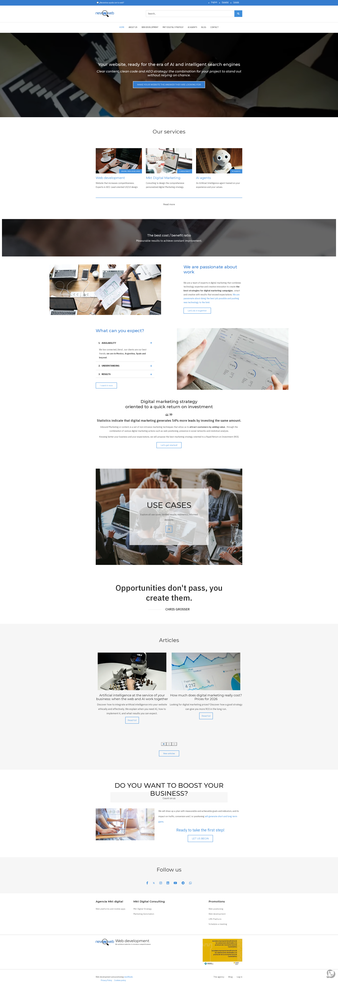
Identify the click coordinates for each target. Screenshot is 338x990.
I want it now (106, 385)
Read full (132, 720)
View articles (169, 753)
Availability (107, 343)
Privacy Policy (106, 980)
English (214, 2)
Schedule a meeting (218, 924)
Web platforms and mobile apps (110, 909)
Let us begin (200, 838)
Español (225, 2)
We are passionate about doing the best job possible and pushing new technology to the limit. (212, 298)
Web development (217, 914)
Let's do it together (197, 310)
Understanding (108, 365)
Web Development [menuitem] (150, 27)
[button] (163, 744)
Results (104, 374)
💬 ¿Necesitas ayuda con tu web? (110, 2)
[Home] (105, 13)
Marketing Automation (143, 914)
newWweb (128, 977)
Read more (169, 204)
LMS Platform (215, 919)
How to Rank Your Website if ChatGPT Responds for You (132, 697)
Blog (230, 977)
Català (236, 2)
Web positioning (216, 909)
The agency (218, 977)
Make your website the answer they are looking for (169, 84)
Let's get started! (169, 445)
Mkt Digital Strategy (142, 909)
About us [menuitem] (133, 27)
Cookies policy (120, 980)
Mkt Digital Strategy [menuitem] (173, 27)
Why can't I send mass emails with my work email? (206, 697)
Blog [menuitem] (203, 27)
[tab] (125, 343)
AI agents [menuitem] (192, 27)
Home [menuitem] (121, 27)
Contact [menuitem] (214, 27)
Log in (239, 977)
